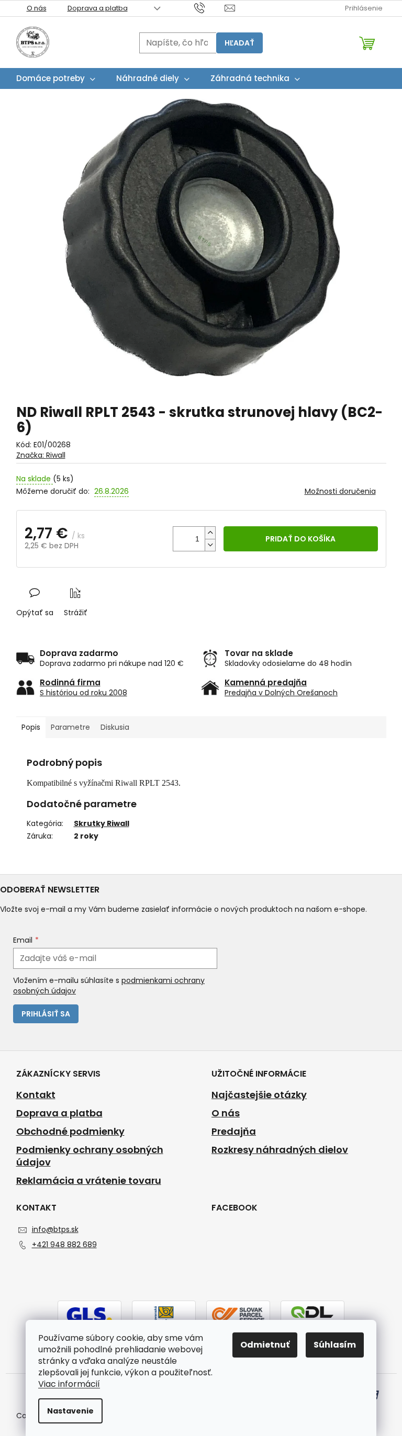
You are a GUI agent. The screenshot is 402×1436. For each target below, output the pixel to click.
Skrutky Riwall (101, 823)
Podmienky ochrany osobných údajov (89, 1156)
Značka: (40, 455)
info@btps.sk (55, 1229)
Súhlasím (335, 1345)
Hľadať (239, 43)
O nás (37, 8)
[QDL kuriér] (312, 1314)
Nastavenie (70, 1411)
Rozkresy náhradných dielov (279, 1150)
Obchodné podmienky (70, 1131)
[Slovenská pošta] (164, 1314)
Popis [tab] (30, 727)
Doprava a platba (98, 8)
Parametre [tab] (70, 727)
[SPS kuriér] (238, 1314)
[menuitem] (56, 78)
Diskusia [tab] (114, 727)
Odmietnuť (264, 1345)
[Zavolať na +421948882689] (209, 8)
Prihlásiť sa (45, 1014)
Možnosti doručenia (340, 491)
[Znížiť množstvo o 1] (210, 545)
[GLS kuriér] (89, 1314)
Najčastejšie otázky (259, 1095)
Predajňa (233, 1131)
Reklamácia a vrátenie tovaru (88, 1180)
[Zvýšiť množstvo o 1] (210, 533)
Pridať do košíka (300, 539)
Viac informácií (69, 1384)
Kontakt (35, 1095)
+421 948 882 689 (64, 1244)
